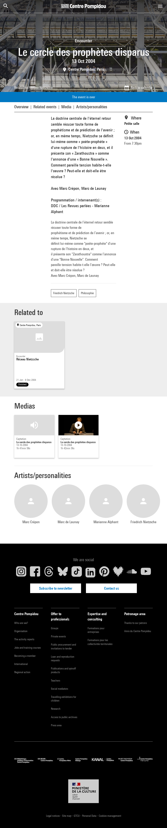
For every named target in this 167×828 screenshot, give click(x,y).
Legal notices (53, 815)
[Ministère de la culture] (83, 791)
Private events (58, 636)
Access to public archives (64, 717)
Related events (44, 106)
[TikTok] (77, 572)
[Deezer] (118, 572)
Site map (67, 815)
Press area (56, 725)
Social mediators (59, 688)
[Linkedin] (90, 572)
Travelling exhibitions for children (63, 698)
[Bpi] (26, 762)
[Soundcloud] (132, 572)
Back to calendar (142, 87)
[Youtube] (146, 572)
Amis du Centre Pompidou (137, 631)
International (21, 664)
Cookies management (110, 815)
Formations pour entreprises (96, 630)
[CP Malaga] (83, 762)
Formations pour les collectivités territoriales (100, 641)
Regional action (22, 672)
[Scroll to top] (157, 818)
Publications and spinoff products (63, 670)
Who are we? (21, 623)
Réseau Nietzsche (41, 87)
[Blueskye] (63, 572)
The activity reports (24, 639)
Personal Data (89, 815)
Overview (21, 106)
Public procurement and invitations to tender (63, 646)
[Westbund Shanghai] (127, 762)
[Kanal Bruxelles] (105, 762)
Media (66, 106)
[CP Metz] (66, 762)
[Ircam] (47, 762)
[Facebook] (35, 572)
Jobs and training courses (27, 647)
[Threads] (49, 572)
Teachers (55, 680)
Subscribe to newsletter (55, 588)
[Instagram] (21, 572)
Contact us (111, 588)
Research (55, 708)
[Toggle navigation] (160, 6)
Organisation (20, 631)
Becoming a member (25, 655)
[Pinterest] (104, 572)
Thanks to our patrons (135, 623)
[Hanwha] (145, 762)
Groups (54, 628)
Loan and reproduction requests (62, 658)
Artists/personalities (91, 106)
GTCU (77, 815)
